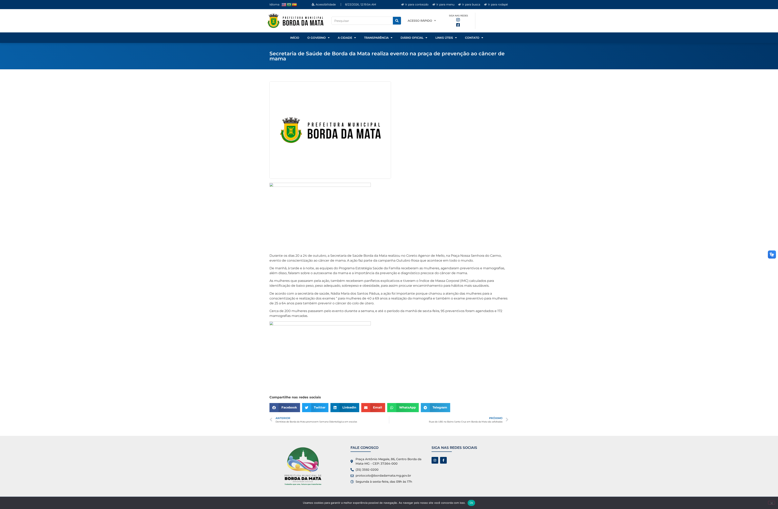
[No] (771, 503)
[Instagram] (435, 460)
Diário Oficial (412, 38)
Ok (471, 502)
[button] (284, 407)
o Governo (316, 38)
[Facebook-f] (443, 460)
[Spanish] (294, 4)
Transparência (376, 38)
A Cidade (345, 38)
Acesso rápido (420, 20)
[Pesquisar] (397, 21)
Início (294, 38)
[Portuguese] (289, 4)
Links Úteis (444, 38)
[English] (284, 4)
